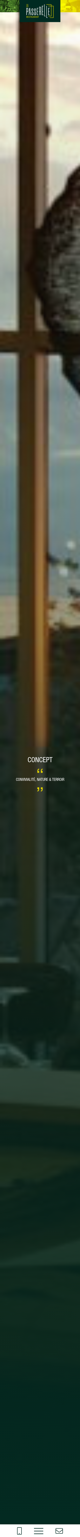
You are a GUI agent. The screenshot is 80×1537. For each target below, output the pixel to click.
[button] (38, 1530)
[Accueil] (40, 11)
